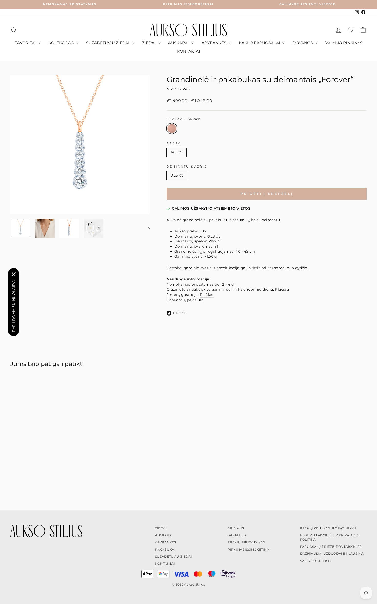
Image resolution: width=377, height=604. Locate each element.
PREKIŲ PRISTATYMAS (246, 542)
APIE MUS (235, 528)
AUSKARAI (179, 42)
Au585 (176, 152)
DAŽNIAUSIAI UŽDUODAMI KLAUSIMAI (332, 554)
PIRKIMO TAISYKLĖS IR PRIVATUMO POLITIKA (330, 537)
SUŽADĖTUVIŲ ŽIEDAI (108, 42)
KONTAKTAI (188, 51)
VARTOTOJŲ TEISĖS (316, 561)
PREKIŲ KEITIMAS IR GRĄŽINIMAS (328, 528)
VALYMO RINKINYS (343, 42)
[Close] (14, 274)
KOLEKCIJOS (61, 42)
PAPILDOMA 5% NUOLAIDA (13, 306)
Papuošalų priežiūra (185, 300)
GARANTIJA (237, 535)
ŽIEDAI (149, 42)
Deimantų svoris (187, 166)
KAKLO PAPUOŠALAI (260, 42)
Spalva (184, 119)
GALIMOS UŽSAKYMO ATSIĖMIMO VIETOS (211, 208)
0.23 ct (177, 175)
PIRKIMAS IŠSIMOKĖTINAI (248, 549)
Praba (174, 143)
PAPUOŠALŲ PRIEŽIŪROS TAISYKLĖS (331, 547)
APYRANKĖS (214, 42)
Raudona (172, 128)
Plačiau (282, 289)
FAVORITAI (26, 42)
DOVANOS (303, 42)
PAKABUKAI (165, 549)
